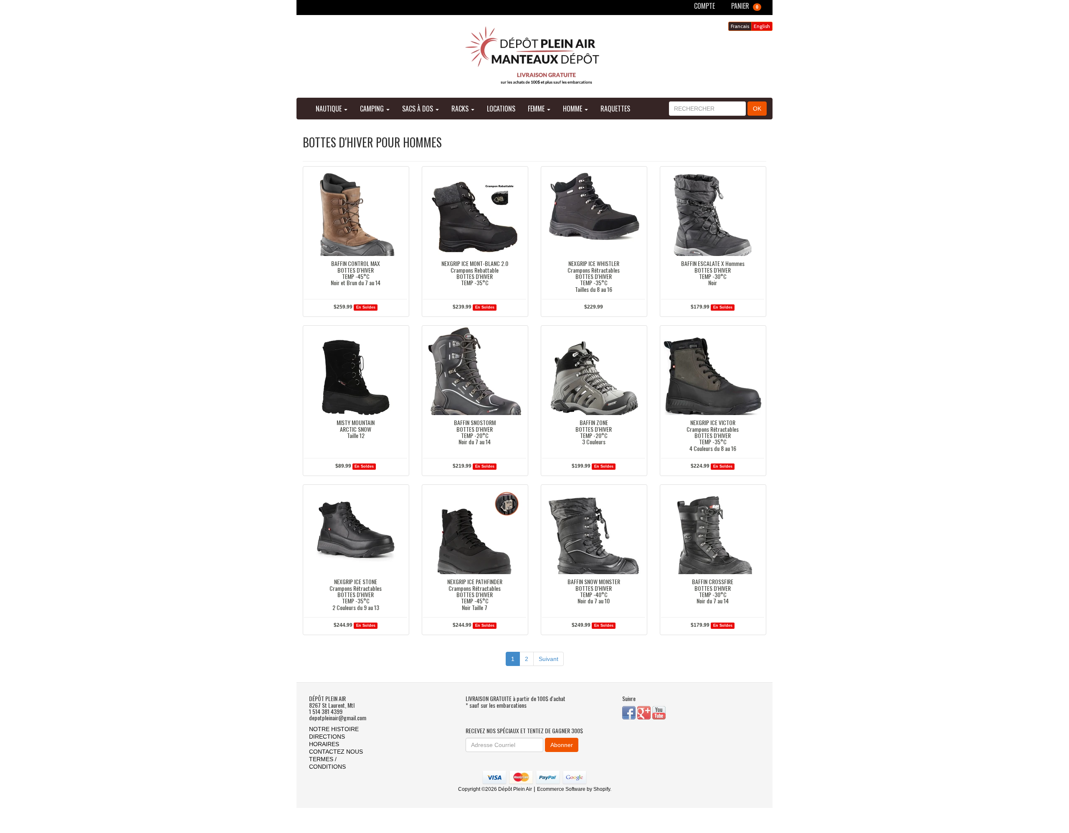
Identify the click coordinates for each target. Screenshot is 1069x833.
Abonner (561, 745)
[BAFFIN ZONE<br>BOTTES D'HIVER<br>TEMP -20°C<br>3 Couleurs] (593, 371)
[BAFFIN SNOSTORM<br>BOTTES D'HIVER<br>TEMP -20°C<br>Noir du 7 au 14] (474, 371)
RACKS (460, 109)
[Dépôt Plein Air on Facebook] (629, 712)
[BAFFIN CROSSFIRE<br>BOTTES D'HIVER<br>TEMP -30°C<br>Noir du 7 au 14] (712, 530)
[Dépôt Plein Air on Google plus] (644, 712)
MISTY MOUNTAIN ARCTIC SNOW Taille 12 (356, 428)
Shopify (601, 789)
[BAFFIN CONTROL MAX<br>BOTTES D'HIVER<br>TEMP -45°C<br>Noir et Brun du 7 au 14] (355, 212)
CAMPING (372, 109)
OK (757, 108)
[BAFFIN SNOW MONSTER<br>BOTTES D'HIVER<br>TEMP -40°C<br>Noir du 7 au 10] (593, 530)
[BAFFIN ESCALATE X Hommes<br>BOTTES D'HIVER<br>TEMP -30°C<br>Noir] (712, 212)
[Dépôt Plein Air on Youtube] (659, 712)
